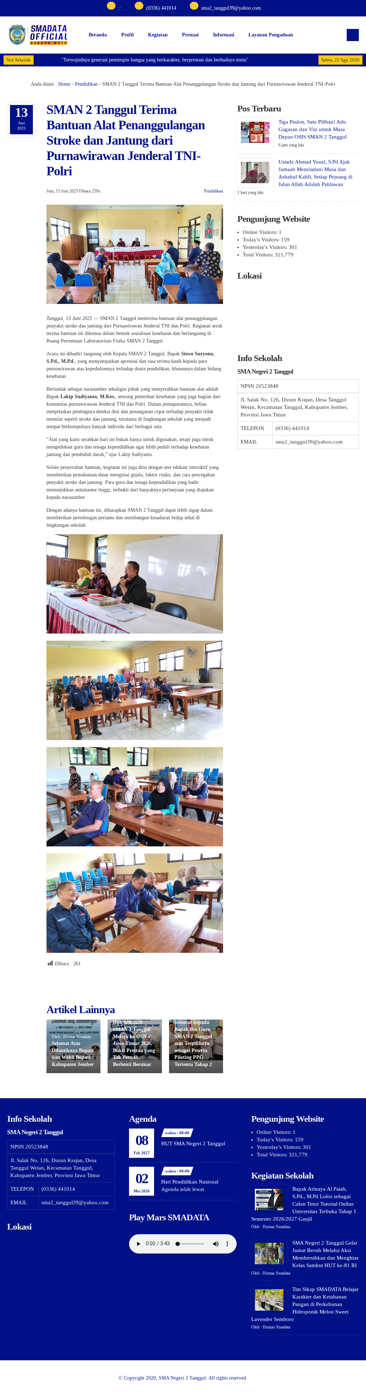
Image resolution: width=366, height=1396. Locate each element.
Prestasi (190, 34)
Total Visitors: (259, 254)
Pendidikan (86, 84)
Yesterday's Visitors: (266, 247)
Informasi (223, 34)
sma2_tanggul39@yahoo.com (231, 8)
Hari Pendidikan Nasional (189, 1182)
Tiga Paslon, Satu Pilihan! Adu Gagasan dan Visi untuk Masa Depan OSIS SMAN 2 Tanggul (312, 129)
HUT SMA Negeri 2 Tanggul (193, 1143)
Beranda (98, 34)
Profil (127, 34)
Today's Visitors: (262, 239)
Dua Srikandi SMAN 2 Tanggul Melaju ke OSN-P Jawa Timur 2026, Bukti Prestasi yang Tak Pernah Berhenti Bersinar (134, 1043)
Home (64, 84)
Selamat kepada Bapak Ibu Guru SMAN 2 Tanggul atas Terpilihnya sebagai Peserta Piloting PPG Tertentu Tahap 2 (193, 1043)
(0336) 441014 (161, 8)
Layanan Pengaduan (270, 34)
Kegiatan (158, 34)
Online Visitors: (261, 232)
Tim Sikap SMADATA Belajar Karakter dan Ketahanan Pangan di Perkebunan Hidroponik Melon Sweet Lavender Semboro (304, 1304)
